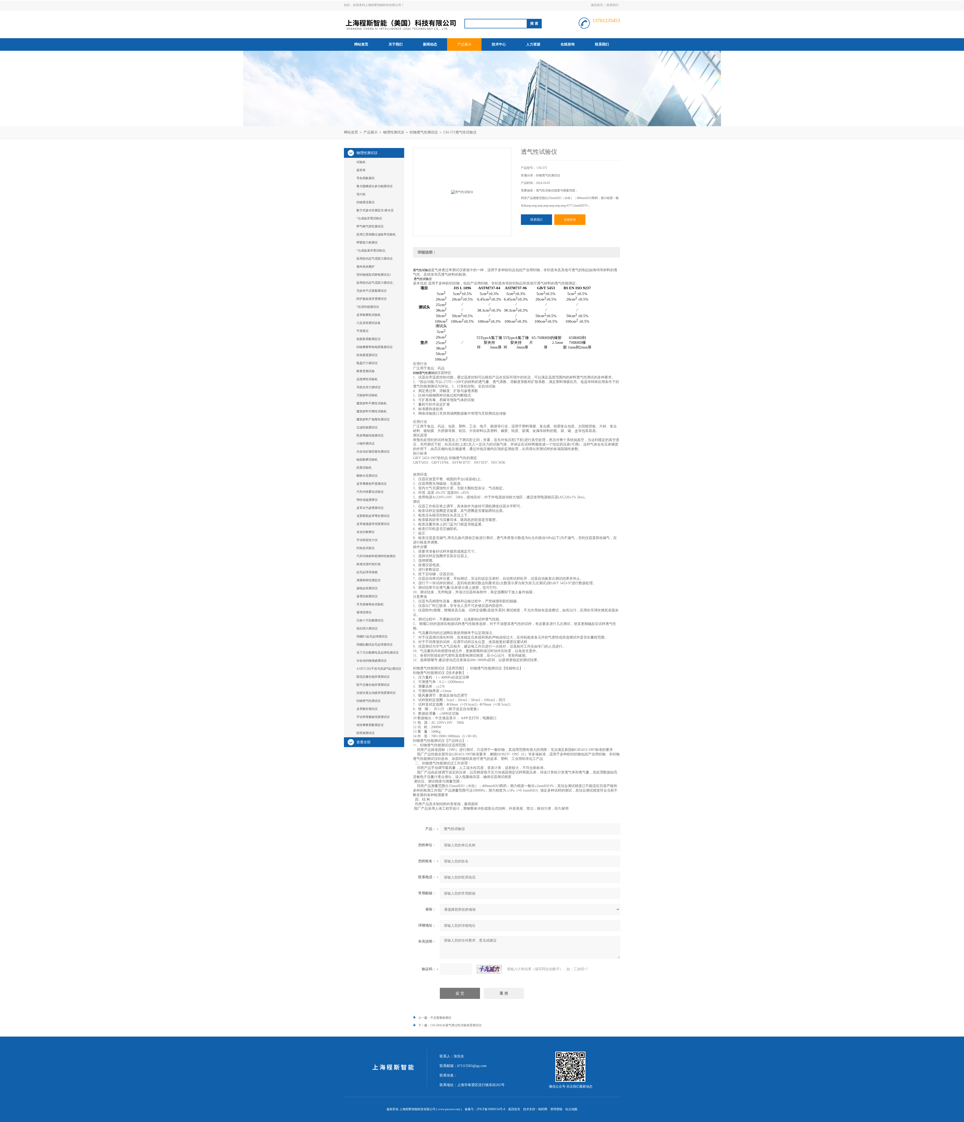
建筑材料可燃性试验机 (371, 411)
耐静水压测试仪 (367, 475)
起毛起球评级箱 (367, 572)
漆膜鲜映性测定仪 (368, 580)
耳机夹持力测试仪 (368, 387)
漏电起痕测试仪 (367, 588)
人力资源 (533, 44)
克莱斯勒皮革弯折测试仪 (373, 516)
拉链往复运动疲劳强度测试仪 (376, 693)
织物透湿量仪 (365, 202)
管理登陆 (556, 1109)
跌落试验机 (364, 467)
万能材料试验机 (367, 395)
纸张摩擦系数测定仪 (370, 725)
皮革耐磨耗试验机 (368, 315)
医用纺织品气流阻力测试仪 (374, 258)
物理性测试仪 (393, 132)
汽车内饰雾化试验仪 (370, 492)
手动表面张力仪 (367, 540)
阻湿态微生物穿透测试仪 (373, 676)
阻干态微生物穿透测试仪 (373, 685)
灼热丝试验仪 (365, 548)
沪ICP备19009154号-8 (491, 1109)
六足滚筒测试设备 (368, 323)
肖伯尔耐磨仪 (365, 532)
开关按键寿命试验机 (370, 604)
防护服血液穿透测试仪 (371, 299)
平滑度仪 (362, 331)
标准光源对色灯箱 (368, 564)
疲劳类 (361, 170)
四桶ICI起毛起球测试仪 (372, 636)
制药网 (542, 1109)
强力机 (361, 194)
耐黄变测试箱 (365, 371)
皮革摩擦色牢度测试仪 (371, 483)
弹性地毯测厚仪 (367, 500)
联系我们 (613, 5)
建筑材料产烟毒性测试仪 (373, 419)
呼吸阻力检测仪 (367, 242)
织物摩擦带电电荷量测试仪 (374, 347)
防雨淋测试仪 (365, 733)
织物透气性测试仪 (424, 132)
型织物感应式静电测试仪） (374, 274)
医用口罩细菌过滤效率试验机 (376, 234)
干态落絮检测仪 (440, 1017)
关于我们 (396, 44)
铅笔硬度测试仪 (367, 355)
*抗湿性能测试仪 (367, 307)
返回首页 (597, 5)
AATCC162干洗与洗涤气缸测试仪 (378, 668)
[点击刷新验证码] (489, 969)
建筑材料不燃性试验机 (371, 403)
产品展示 (464, 44)
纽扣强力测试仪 (367, 628)
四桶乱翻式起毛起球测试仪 (374, 644)
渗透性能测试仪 (367, 596)
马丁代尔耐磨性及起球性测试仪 (377, 652)
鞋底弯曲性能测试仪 (370, 435)
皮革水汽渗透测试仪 (370, 508)
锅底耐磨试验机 (367, 459)
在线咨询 (568, 44)
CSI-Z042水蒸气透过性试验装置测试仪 (455, 1025)
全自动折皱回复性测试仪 (373, 451)
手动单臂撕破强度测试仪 (373, 717)
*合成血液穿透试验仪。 (372, 250)
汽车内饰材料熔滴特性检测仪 (376, 556)
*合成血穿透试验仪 (369, 218)
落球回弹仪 (364, 612)
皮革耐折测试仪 (367, 709)
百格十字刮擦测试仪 (370, 620)
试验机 (361, 162)
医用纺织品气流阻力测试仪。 (376, 282)
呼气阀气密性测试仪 (370, 226)
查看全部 (363, 742)
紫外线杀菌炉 (365, 266)
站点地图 (571, 1109)
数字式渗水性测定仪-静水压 (375, 210)
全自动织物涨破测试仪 (371, 660)
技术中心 (499, 44)
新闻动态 (430, 44)
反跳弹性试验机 (367, 379)
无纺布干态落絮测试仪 (371, 290)
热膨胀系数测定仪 (368, 339)
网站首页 (361, 44)
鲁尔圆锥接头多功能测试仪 (374, 186)
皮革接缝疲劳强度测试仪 (373, 524)
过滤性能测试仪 (367, 427)
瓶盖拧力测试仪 (367, 363)
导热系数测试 (365, 178)
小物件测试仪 (365, 443)
